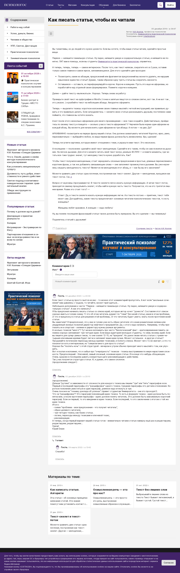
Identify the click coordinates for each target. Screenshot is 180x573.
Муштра (11, 244)
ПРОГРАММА (24, 328)
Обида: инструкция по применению (19, 191)
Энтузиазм (12, 269)
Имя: (56, 269)
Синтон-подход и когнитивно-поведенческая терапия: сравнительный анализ (23, 183)
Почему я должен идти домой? (23, 211)
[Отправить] (167, 281)
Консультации (88, 5)
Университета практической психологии (157, 34)
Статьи (49, 5)
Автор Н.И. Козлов (163, 228)
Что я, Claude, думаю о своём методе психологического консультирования (23, 159)
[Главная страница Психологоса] (16, 5)
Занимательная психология (25, 58)
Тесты (61, 5)
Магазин (72, 5)
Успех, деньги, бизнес (22, 33)
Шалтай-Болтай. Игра (18, 282)
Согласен (169, 562)
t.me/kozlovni (149, 36)
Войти (170, 5)
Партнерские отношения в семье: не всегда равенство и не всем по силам (23, 237)
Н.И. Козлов (138, 32)
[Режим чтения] (51, 33)
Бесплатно (135, 5)
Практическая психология (25, 52)
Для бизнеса (119, 5)
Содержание (18, 20)
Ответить (56, 369)
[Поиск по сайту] (160, 5)
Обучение (104, 5)
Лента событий (17, 66)
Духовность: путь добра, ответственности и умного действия (24, 175)
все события (33, 132)
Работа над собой (20, 27)
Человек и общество (21, 39)
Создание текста (144, 228)
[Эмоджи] (163, 281)
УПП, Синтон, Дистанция (24, 45)
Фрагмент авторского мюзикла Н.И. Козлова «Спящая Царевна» (24, 151)
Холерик (11, 223)
